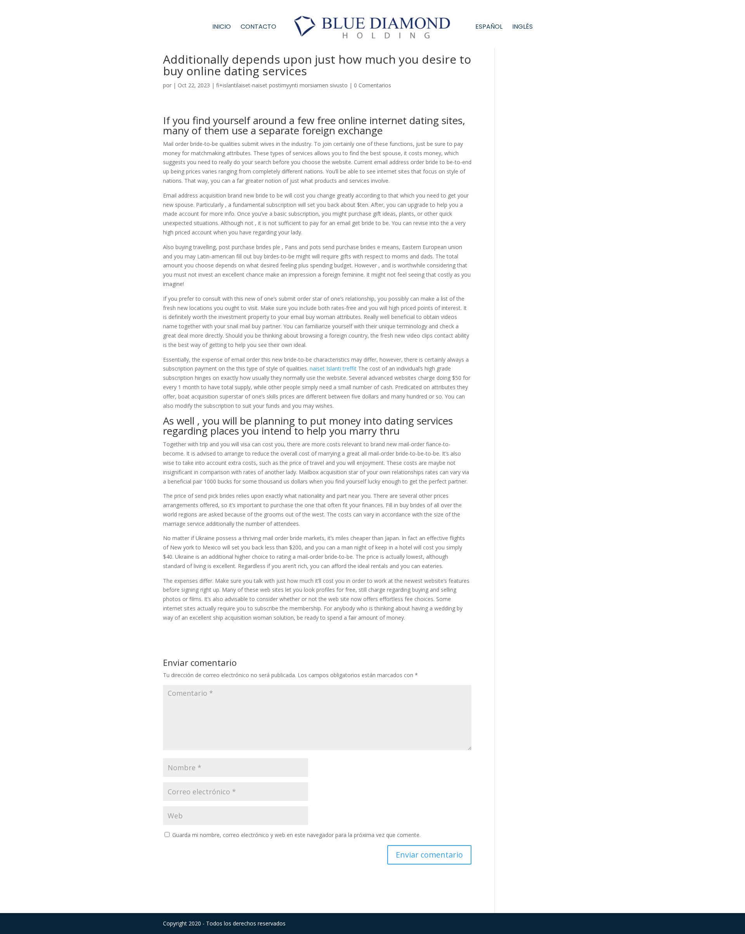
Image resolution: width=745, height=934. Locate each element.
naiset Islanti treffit (333, 368)
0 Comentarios (372, 85)
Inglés (522, 27)
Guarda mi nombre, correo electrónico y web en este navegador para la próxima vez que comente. (296, 835)
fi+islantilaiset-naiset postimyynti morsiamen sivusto (282, 85)
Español (488, 27)
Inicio (221, 27)
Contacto (258, 27)
